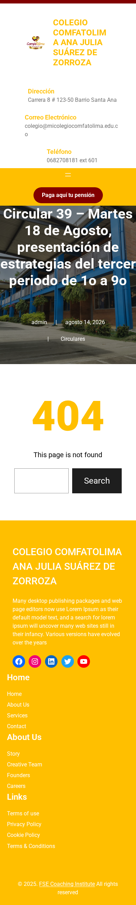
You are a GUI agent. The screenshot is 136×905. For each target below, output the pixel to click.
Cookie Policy (23, 835)
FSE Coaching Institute (67, 884)
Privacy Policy (24, 824)
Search (97, 481)
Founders (18, 775)
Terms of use (23, 813)
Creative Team (24, 764)
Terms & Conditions (31, 846)
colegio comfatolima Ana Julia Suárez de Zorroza (79, 42)
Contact (16, 726)
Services (17, 715)
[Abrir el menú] (68, 175)
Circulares (73, 339)
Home (14, 694)
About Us (18, 704)
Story (13, 753)
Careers (16, 786)
